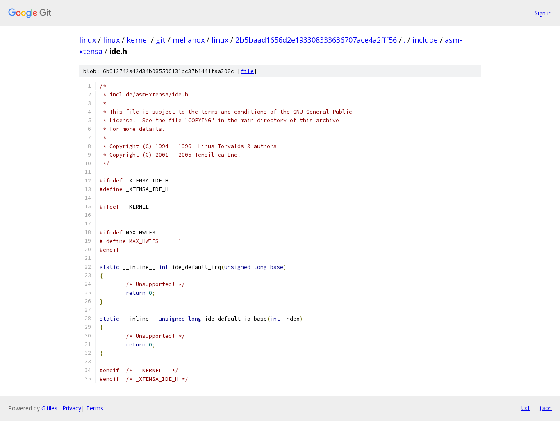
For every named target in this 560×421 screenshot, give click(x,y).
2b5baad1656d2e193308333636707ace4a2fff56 (316, 40)
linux (87, 40)
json (545, 408)
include (425, 40)
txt (525, 408)
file (247, 71)
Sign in (543, 13)
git (161, 40)
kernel (138, 40)
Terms (94, 408)
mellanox (189, 40)
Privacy (71, 408)
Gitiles (49, 408)
